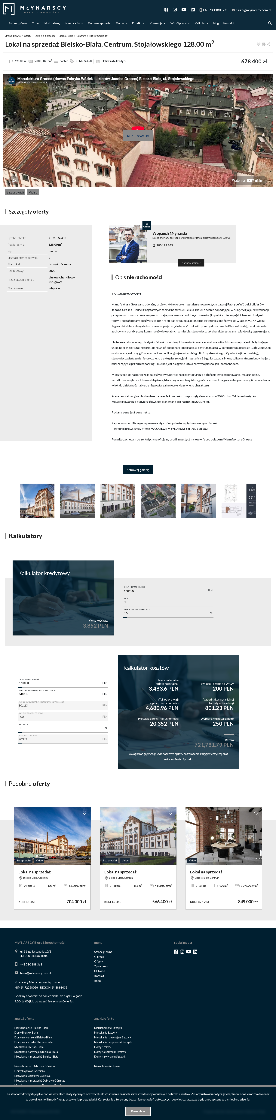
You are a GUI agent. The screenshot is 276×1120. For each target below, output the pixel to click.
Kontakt (228, 23)
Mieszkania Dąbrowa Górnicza (32, 1075)
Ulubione (99, 971)
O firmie (99, 956)
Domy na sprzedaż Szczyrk (110, 1051)
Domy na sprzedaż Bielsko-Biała (33, 1042)
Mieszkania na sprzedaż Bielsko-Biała (36, 1056)
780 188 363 (164, 245)
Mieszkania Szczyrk (105, 1032)
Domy (120, 23)
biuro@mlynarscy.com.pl (35, 973)
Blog (216, 23)
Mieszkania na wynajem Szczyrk (112, 1037)
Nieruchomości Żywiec (107, 1066)
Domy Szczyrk (102, 1047)
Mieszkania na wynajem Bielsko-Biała (36, 1051)
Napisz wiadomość (191, 262)
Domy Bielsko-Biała (26, 1032)
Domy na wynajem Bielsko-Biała (33, 1037)
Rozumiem (138, 1111)
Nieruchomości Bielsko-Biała (31, 1027)
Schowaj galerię (138, 470)
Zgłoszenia (101, 966)
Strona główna (18, 23)
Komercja (156, 23)
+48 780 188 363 (31, 964)
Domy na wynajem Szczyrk (109, 1056)
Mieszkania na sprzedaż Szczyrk (113, 1042)
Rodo (97, 980)
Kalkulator (201, 23)
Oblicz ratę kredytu (114, 61)
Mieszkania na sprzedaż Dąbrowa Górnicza (39, 1080)
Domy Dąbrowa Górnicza (29, 1071)
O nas (35, 23)
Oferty (98, 961)
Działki (136, 23)
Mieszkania (72, 23)
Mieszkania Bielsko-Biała (29, 1047)
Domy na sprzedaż (100, 23)
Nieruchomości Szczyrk (108, 1027)
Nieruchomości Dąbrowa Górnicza (34, 1066)
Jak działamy (51, 23)
